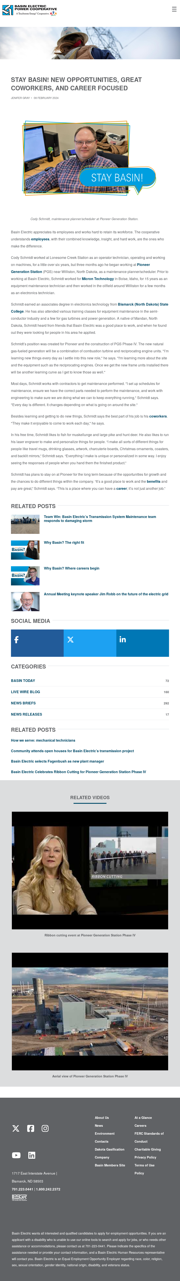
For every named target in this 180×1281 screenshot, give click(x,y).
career (121, 488)
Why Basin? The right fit (64, 542)
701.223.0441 (22, 1189)
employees (40, 238)
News (99, 1125)
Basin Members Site (110, 1165)
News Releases (90, 714)
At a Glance (143, 1117)
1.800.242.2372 (48, 1189)
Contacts (101, 1141)
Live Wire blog (90, 692)
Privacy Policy (145, 1157)
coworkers (158, 416)
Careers (140, 1125)
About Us (102, 1117)
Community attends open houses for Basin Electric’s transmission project (72, 750)
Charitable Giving (148, 1149)
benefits (153, 481)
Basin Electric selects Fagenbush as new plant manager (57, 761)
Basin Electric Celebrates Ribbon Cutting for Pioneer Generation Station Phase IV (78, 771)
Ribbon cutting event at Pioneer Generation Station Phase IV (90, 935)
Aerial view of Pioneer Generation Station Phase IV (90, 1076)
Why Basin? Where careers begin (71, 568)
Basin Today (90, 680)
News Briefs (90, 703)
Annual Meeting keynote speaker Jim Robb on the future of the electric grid (106, 593)
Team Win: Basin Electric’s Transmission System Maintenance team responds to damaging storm (100, 518)
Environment (105, 1133)
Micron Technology (98, 278)
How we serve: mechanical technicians (43, 740)
